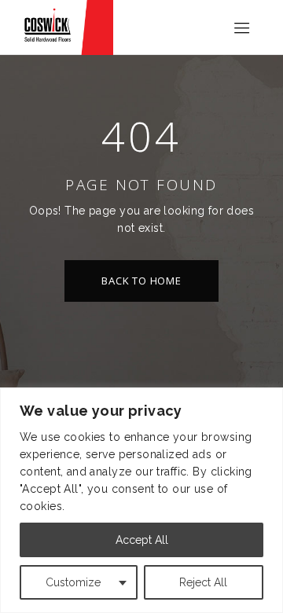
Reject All (203, 582)
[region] (141, 500)
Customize (73, 582)
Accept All (142, 540)
